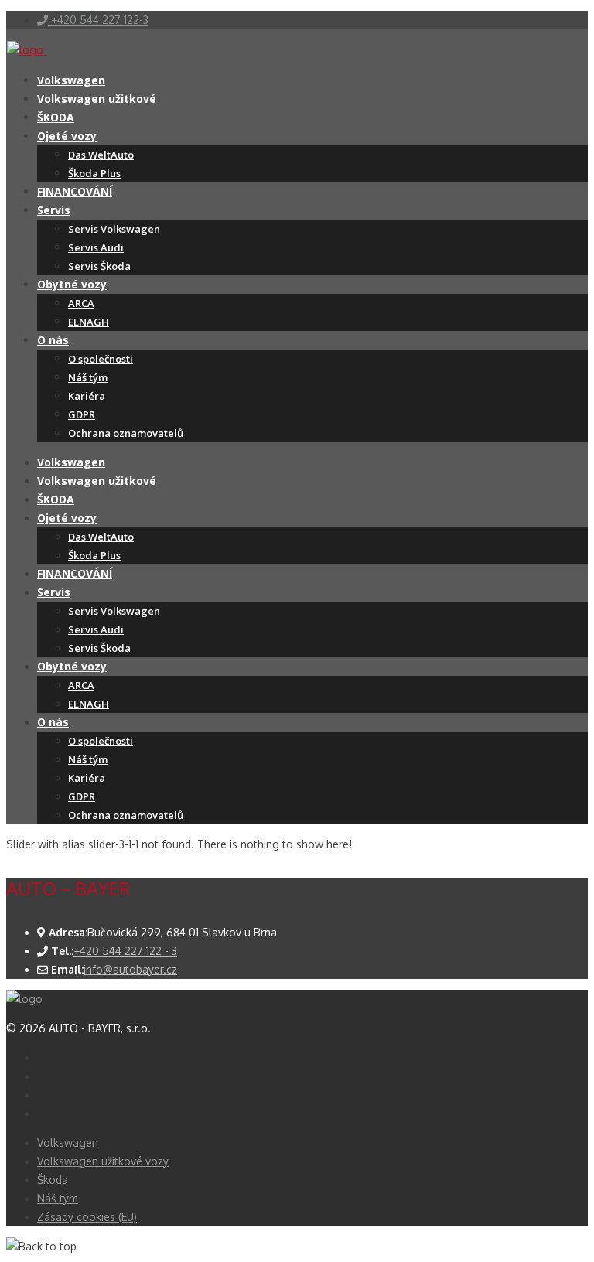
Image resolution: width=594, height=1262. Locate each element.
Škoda (52, 1179)
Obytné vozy (72, 284)
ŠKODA (55, 117)
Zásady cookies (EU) (87, 1216)
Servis (53, 210)
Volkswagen (71, 80)
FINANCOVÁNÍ (74, 191)
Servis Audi (96, 247)
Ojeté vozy (67, 135)
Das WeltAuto (101, 155)
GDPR (81, 414)
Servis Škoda (99, 266)
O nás (53, 340)
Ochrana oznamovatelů (125, 433)
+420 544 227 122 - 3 (125, 950)
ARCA (81, 303)
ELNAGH (88, 322)
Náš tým (88, 377)
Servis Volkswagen (114, 229)
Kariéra (86, 396)
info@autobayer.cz (130, 969)
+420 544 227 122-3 (98, 19)
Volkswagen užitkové (96, 98)
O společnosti (100, 359)
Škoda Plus (94, 173)
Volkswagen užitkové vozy (103, 1161)
